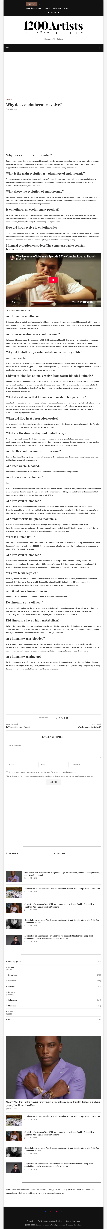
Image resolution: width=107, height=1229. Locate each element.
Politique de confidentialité (50, 1221)
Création (54, 981)
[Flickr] (55, 13)
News (10, 1011)
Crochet (54, 986)
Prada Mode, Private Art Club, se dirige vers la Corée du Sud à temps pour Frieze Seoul (62, 888)
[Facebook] (48, 13)
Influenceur (54, 1000)
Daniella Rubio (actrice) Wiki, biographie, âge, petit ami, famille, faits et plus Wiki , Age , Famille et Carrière (62, 921)
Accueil (30, 1221)
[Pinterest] (51, 13)
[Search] (99, 48)
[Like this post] (56, 718)
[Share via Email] (67, 718)
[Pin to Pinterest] (64, 718)
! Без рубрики (54, 961)
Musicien (54, 1006)
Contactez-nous (73, 1221)
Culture (11, 992)
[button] (39, 4)
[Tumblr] (58, 13)
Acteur (11, 967)
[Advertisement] (53, 79)
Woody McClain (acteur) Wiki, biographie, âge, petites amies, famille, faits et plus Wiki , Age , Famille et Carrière (62, 874)
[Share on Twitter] (62, 718)
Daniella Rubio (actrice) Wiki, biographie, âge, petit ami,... (48, 4)
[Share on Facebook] (59, 718)
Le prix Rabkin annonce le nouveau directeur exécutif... (47, 8)
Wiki (54, 1019)
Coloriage (54, 975)
